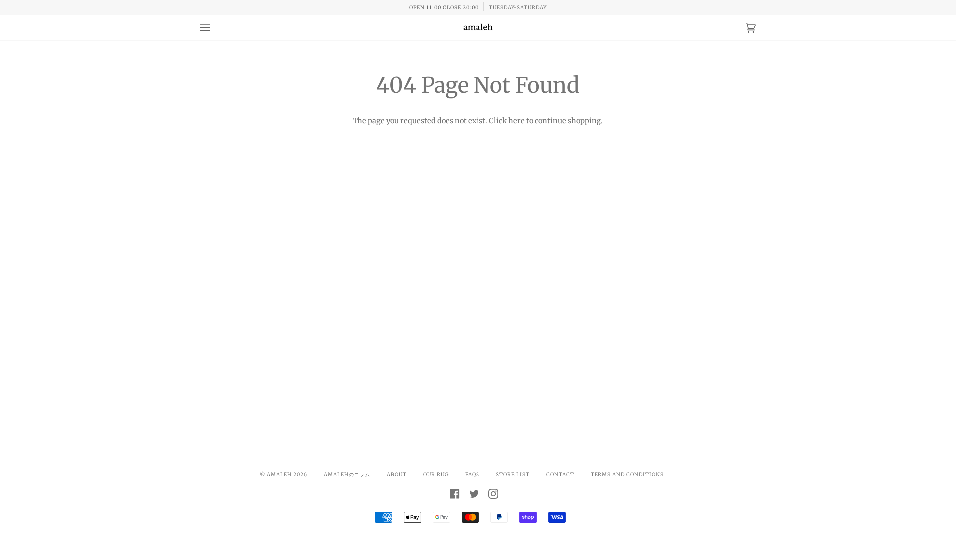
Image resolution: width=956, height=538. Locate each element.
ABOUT (397, 474)
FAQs (472, 474)
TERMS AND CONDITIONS (627, 474)
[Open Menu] (215, 27)
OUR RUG (436, 474)
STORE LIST (513, 474)
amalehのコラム (347, 474)
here (516, 120)
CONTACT (560, 474)
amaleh (279, 474)
